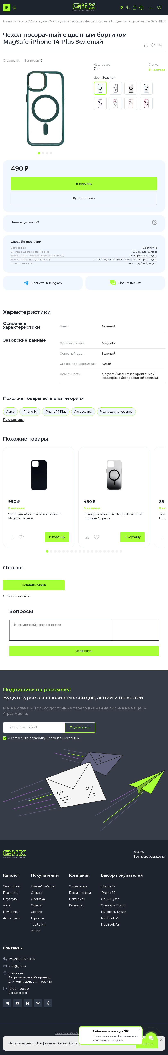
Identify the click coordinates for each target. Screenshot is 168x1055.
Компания (79, 875)
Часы (7, 905)
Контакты (76, 905)
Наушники (11, 912)
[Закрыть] (161, 1039)
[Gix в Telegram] (7, 1003)
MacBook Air (110, 924)
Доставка (38, 899)
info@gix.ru (17, 966)
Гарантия (37, 918)
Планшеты (11, 893)
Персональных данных (62, 738)
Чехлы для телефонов (116, 411)
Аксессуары (83, 411)
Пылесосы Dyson (113, 912)
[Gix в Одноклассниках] (48, 1003)
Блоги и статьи (80, 893)
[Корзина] (134, 8)
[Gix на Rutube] (28, 1003)
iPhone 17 (108, 886)
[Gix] (84, 7)
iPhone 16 (108, 893)
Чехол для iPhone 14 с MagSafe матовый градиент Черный (113, 516)
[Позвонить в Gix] (128, 8)
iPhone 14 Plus (55, 411)
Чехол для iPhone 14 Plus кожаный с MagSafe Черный (35, 516)
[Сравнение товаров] (150, 7)
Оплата (36, 905)
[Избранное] (159, 7)
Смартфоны (11, 886)
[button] (47, 551)
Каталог (11, 875)
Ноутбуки (10, 899)
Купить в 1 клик (84, 198)
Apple (10, 411)
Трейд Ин (38, 924)
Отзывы (36, 893)
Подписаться (80, 727)
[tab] (39, 153)
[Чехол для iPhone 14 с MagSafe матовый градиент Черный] (114, 475)
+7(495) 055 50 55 (21, 959)
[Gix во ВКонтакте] (38, 1003)
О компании (78, 886)
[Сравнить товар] (11, 537)
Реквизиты (77, 899)
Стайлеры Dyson (113, 905)
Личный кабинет (43, 886)
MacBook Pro (111, 918)
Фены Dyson (110, 899)
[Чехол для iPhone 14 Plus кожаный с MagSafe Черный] (39, 475)
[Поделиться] (161, 45)
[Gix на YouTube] (17, 1003)
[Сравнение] (145, 45)
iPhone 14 (30, 411)
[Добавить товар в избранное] (21, 537)
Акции (35, 931)
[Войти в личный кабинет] (141, 7)
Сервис (36, 912)
